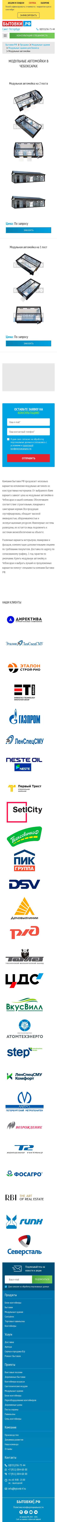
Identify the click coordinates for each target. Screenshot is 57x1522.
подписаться (42, 1279)
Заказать (28, 230)
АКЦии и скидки (16, 2)
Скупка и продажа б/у (15, 1351)
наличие (45, 2)
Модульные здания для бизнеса (23, 47)
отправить (28, 458)
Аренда (8, 1346)
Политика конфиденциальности (28, 1507)
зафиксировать (28, 15)
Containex (9, 1316)
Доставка (9, 1342)
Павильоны (10, 1414)
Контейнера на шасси (15, 1381)
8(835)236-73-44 (16, 1465)
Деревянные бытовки (15, 1376)
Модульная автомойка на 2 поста (28, 83)
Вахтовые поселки (13, 1372)
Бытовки (9, 1307)
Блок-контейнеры (13, 1302)
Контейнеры (10, 1325)
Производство (12, 1434)
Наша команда (11, 1444)
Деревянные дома (13, 1404)
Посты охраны (11, 1409)
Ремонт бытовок (13, 1356)
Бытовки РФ (11, 44)
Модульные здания (41, 44)
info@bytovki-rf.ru (17, 1488)
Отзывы (8, 1448)
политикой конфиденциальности (22, 447)
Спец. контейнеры (13, 1418)
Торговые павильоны (15, 1321)
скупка (32, 2)
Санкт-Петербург (11, 29)
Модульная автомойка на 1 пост (28, 247)
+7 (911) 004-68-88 (17, 1469)
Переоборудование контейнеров (20, 1400)
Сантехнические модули (16, 1386)
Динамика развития (14, 1439)
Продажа (24, 44)
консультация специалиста (32, 35)
